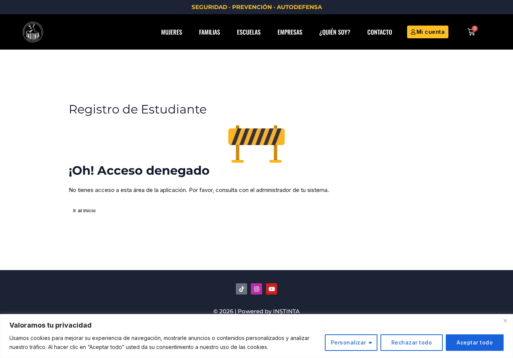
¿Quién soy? (334, 31)
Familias (209, 31)
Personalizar (348, 342)
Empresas (290, 31)
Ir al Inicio (84, 210)
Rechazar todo (411, 342)
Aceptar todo (475, 342)
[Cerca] (505, 320)
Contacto (379, 31)
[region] (256, 336)
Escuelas (249, 31)
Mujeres (171, 31)
